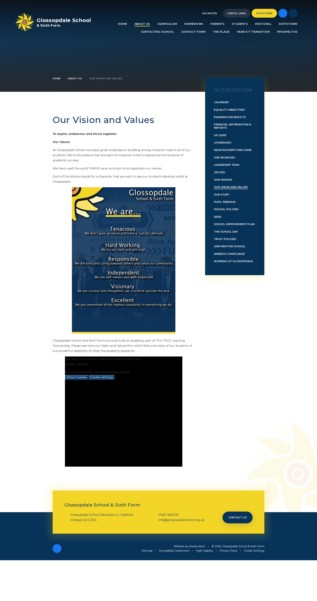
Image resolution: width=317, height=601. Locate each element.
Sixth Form (264, 13)
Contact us (237, 517)
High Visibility (204, 550)
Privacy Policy (228, 550)
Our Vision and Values (105, 78)
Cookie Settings (101, 377)
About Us (75, 78)
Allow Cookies (76, 377)
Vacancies (209, 13)
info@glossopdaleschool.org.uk (181, 520)
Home (56, 78)
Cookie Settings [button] (254, 550)
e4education (197, 546)
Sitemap (147, 550)
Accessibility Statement (174, 550)
